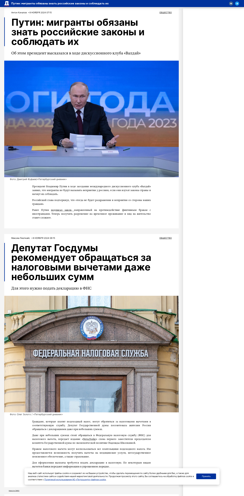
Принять (206, 476)
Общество (165, 12)
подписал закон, (62, 210)
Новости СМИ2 (14, 490)
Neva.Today (89, 439)
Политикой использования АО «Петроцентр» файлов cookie (75, 479)
